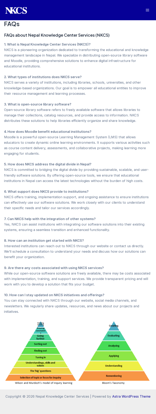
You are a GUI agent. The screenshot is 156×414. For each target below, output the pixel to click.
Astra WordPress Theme (131, 396)
